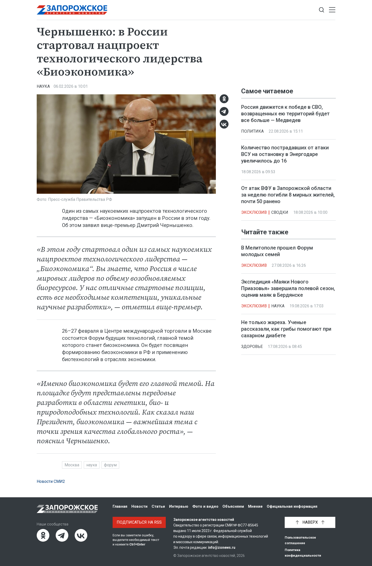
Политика (252, 131)
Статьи (158, 506)
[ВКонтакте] (224, 124)
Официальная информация (292, 506)
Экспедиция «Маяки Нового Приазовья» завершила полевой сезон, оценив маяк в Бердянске (288, 288)
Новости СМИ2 (51, 481)
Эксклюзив (254, 212)
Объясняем (233, 506)
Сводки (279, 212)
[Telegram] (224, 111)
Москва (72, 465)
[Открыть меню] (332, 10)
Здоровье (252, 346)
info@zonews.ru (221, 547)
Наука (43, 86)
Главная (120, 506)
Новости (139, 506)
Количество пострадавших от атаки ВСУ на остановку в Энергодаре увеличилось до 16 (285, 154)
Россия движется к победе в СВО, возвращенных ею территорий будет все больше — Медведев (285, 113)
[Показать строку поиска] (321, 10)
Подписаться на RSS (139, 522)
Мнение (255, 506)
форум (110, 465)
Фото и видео (205, 506)
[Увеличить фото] (126, 143)
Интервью (178, 506)
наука (91, 465)
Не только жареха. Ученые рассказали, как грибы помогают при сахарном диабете (286, 329)
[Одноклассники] (224, 98)
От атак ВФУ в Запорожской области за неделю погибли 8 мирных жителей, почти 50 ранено (288, 194)
